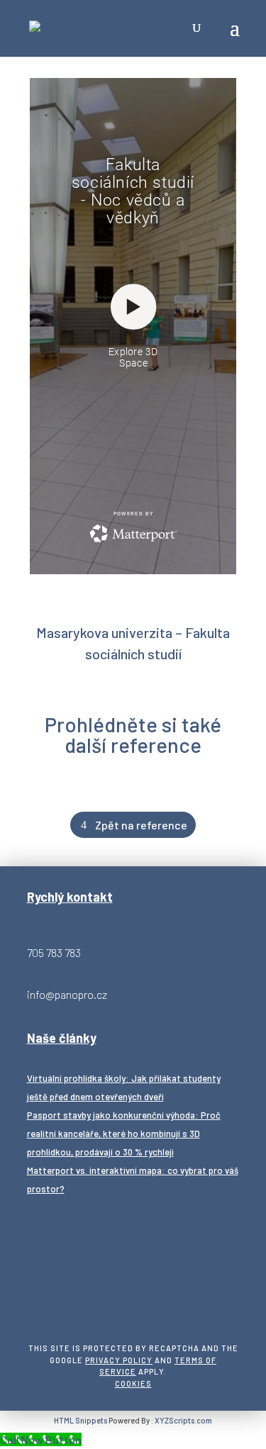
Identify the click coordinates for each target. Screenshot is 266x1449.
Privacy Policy (119, 1360)
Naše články (61, 1038)
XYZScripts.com (183, 1420)
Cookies (133, 1383)
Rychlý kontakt (70, 897)
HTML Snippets (80, 1420)
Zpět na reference (141, 825)
